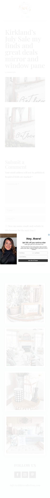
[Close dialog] (49, 234)
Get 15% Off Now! (33, 260)
